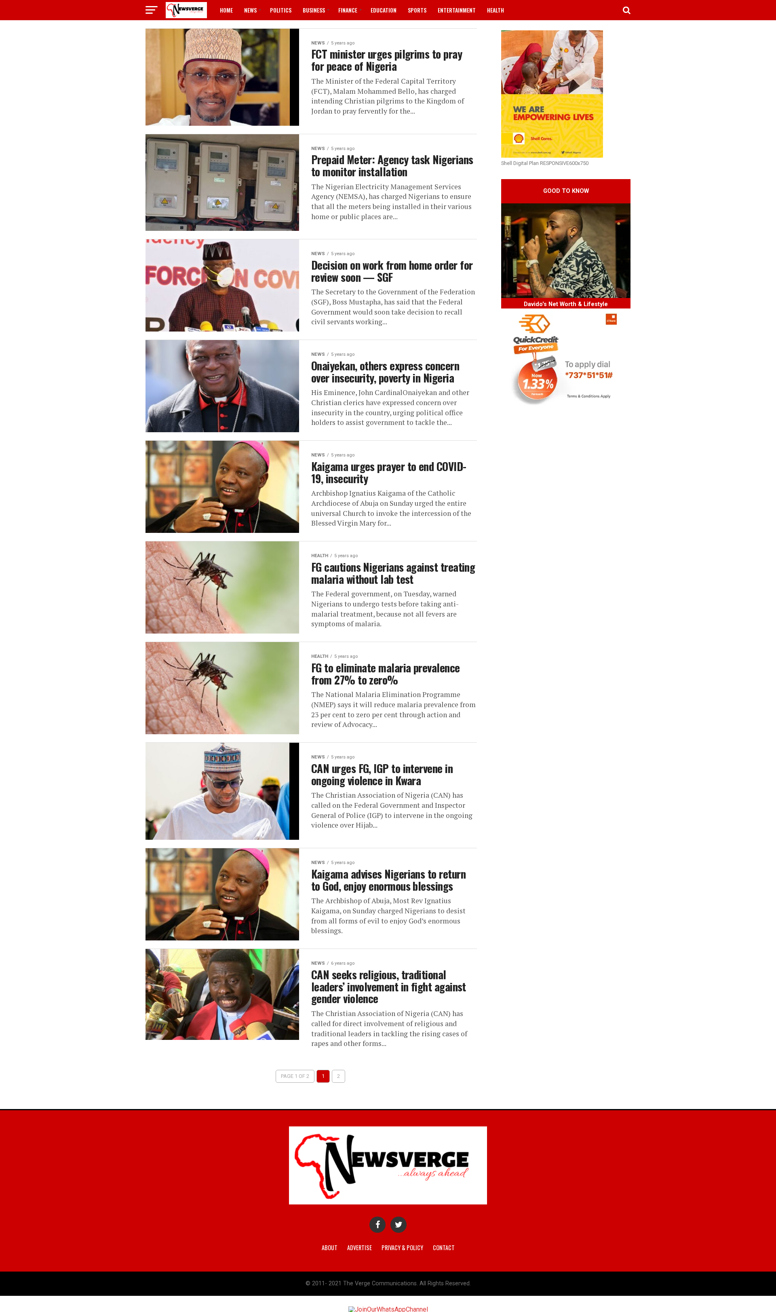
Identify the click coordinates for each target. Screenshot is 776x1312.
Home (226, 10)
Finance (347, 10)
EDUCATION (383, 10)
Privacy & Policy (402, 1247)
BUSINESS (314, 10)
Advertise (359, 1247)
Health (495, 10)
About (329, 1247)
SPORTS (417, 10)
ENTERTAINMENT (457, 10)
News (250, 10)
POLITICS (280, 10)
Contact (444, 1247)
